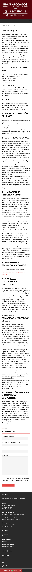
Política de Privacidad (17, 478)
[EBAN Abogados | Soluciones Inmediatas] (16, 18)
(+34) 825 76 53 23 (7, 526)
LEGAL (3, 562)
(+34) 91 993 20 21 (7, 507)
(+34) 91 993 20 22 (7, 516)
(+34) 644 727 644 (6, 500)
